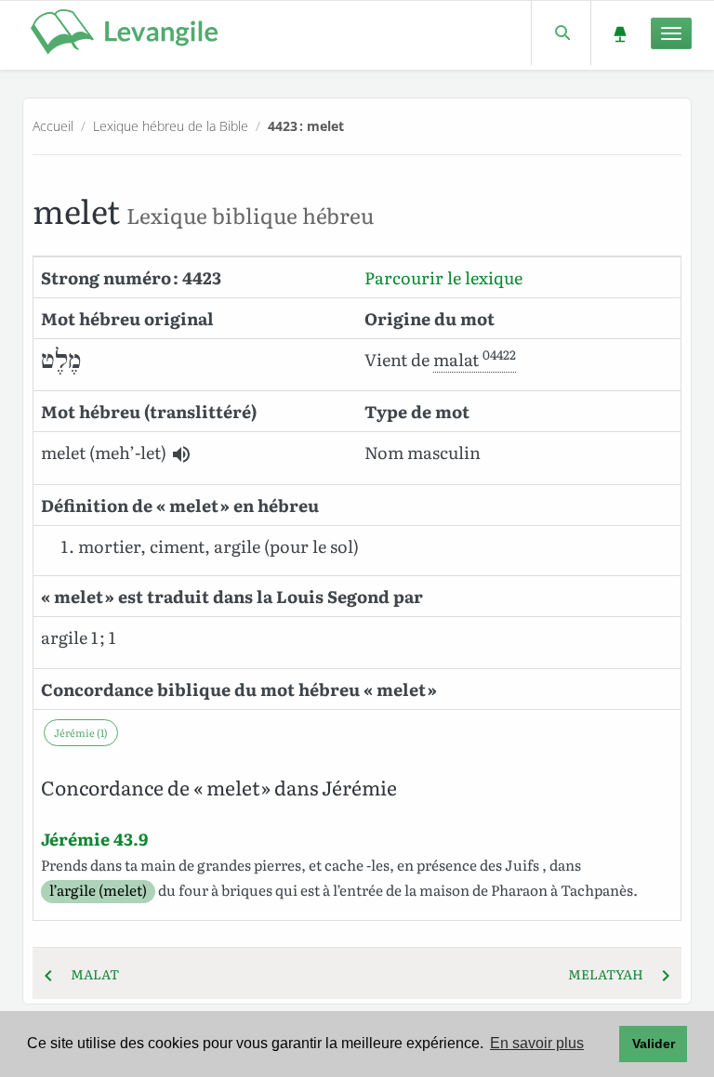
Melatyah (611, 974)
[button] (181, 454)
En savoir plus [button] (537, 1043)
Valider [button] (653, 1043)
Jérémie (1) (81, 732)
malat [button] (474, 359)
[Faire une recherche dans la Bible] (561, 33)
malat (89, 974)
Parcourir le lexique (443, 277)
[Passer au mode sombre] (619, 33)
